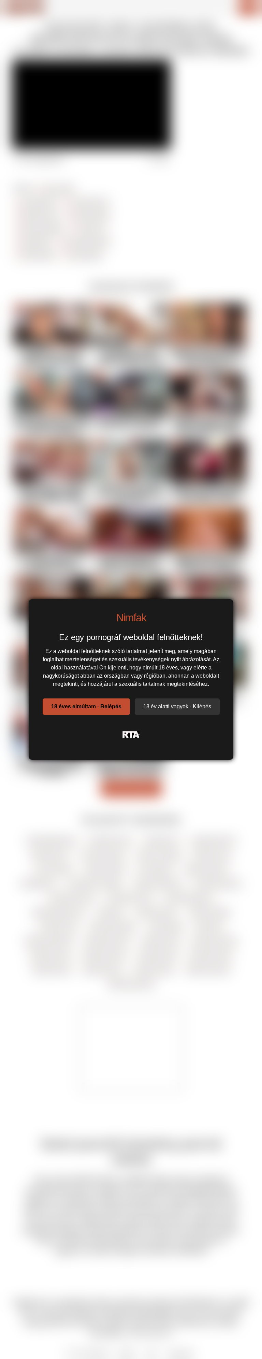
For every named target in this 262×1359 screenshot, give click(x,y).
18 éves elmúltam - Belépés (86, 706)
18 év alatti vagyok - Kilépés (177, 706)
